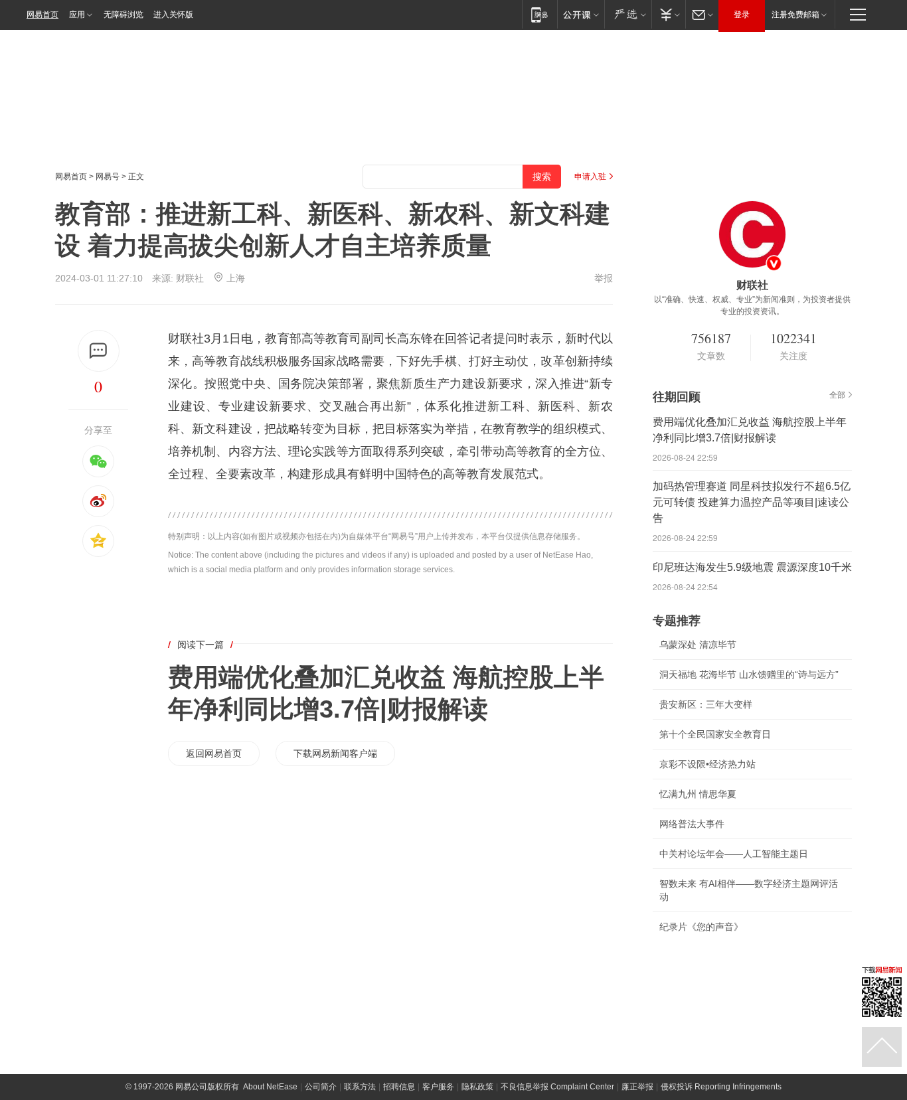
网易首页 (42, 14)
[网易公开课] (580, 14)
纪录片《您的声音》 (701, 926)
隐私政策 (477, 1086)
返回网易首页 (214, 753)
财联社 (190, 278)
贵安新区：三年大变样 (705, 704)
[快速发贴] (99, 351)
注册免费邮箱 (795, 14)
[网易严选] (627, 14)
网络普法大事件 (691, 824)
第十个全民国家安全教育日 (715, 734)
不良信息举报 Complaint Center (557, 1086)
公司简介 (321, 1086)
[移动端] (539, 14)
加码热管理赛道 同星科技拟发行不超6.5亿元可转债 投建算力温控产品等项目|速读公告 (752, 502)
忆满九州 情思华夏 (697, 794)
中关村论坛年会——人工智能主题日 (733, 853)
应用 (77, 14)
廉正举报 (637, 1086)
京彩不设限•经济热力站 (707, 764)
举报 (603, 278)
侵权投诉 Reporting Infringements (721, 1086)
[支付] (668, 14)
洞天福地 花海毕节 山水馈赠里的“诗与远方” (749, 674)
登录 (742, 14)
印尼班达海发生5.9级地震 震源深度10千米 (752, 567)
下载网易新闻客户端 (335, 753)
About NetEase (270, 1086)
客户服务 (438, 1086)
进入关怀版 (173, 14)
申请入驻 (590, 177)
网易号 (108, 176)
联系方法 (360, 1086)
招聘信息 (399, 1086)
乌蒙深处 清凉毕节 (697, 644)
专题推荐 (677, 620)
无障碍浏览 (123, 14)
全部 (837, 395)
